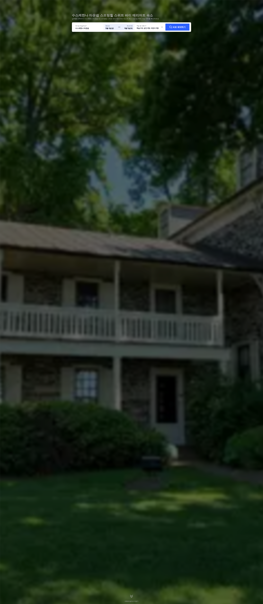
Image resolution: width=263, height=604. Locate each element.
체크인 (108, 26)
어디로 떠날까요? (81, 26)
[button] (219, 3)
